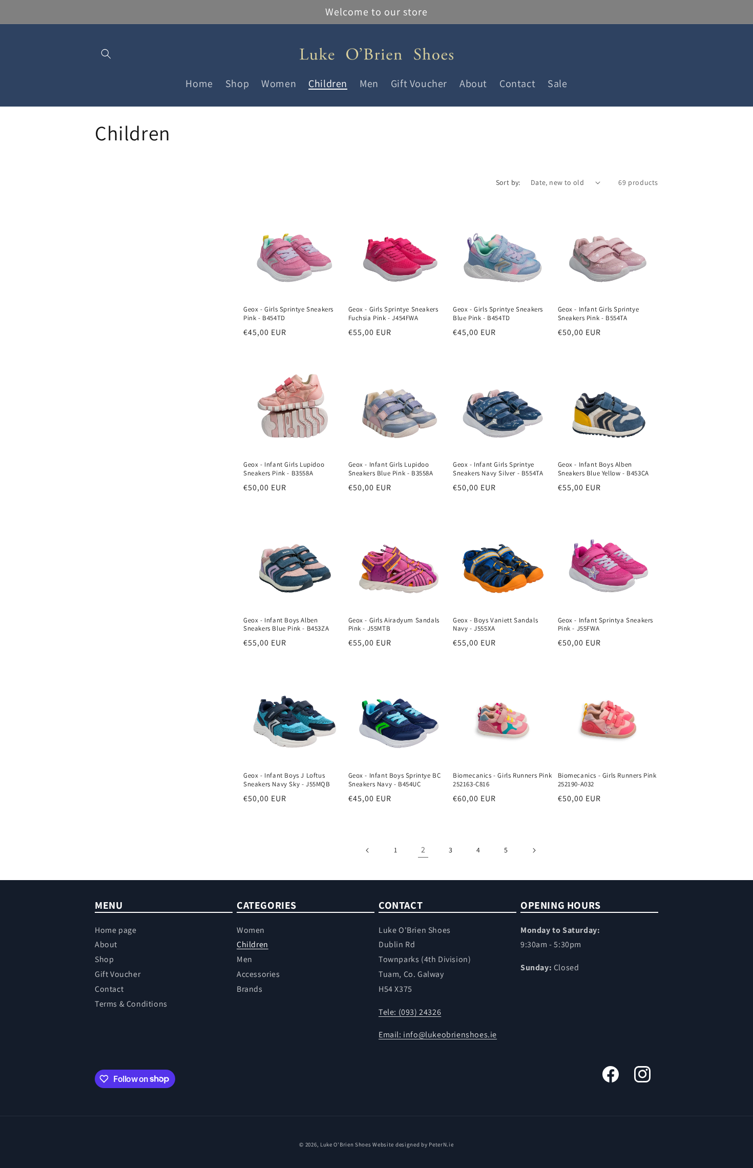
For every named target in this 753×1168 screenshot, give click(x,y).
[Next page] (533, 850)
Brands (250, 989)
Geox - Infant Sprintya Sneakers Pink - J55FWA (606, 624)
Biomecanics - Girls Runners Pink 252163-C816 (502, 779)
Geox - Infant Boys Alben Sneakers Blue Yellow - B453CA (603, 469)
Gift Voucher (117, 974)
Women (251, 930)
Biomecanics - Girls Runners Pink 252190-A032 (607, 779)
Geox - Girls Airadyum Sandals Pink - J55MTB (394, 624)
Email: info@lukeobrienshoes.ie (438, 1035)
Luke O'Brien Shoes (345, 1144)
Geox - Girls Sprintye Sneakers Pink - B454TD (288, 313)
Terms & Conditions (131, 1003)
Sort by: (508, 182)
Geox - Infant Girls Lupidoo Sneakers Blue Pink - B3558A (390, 469)
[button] (106, 54)
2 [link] (423, 849)
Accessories (258, 974)
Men (245, 959)
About (106, 945)
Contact (109, 989)
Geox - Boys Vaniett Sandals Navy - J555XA (495, 624)
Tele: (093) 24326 (410, 1012)
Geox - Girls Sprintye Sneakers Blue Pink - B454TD (498, 313)
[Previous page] (368, 850)
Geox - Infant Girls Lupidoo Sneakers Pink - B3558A (283, 469)
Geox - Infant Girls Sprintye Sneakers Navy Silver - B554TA (498, 469)
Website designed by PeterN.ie (412, 1144)
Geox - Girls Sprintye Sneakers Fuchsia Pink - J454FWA (393, 313)
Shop (104, 959)
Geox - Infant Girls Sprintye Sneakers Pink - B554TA (598, 313)
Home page (115, 930)
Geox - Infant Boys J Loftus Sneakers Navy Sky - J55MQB (286, 779)
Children (252, 945)
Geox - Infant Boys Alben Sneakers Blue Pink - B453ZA (286, 624)
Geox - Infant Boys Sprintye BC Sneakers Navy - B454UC (394, 779)
